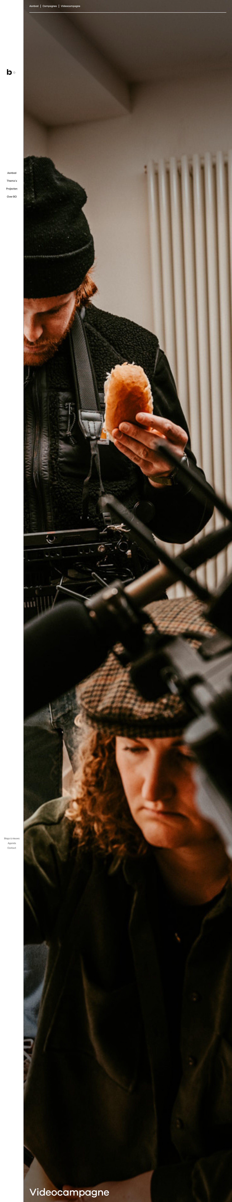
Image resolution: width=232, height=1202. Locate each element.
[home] (12, 72)
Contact (11, 847)
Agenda (12, 843)
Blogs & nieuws (12, 838)
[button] (12, 173)
